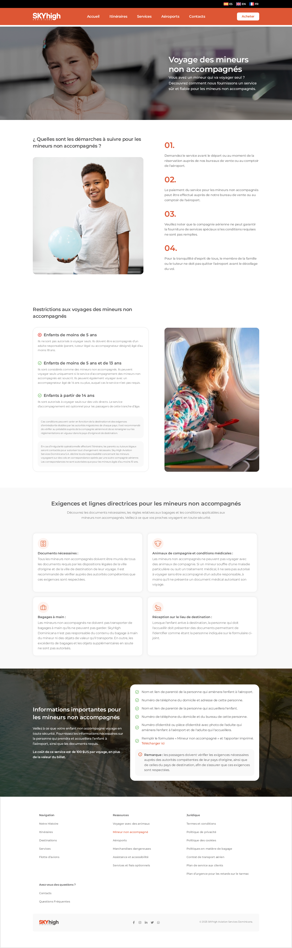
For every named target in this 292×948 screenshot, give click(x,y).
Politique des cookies (201, 840)
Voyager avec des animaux (131, 823)
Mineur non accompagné (130, 832)
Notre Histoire (48, 823)
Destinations (48, 840)
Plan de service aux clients (205, 865)
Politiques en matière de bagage (209, 848)
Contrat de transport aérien (205, 857)
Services (45, 848)
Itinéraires (46, 832)
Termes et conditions (201, 823)
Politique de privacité (201, 832)
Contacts (45, 893)
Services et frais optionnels (131, 865)
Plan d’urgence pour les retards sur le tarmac (218, 874)
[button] (248, 16)
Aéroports (120, 840)
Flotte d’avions (49, 857)
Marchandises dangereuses (132, 848)
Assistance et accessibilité (130, 857)
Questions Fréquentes (54, 901)
